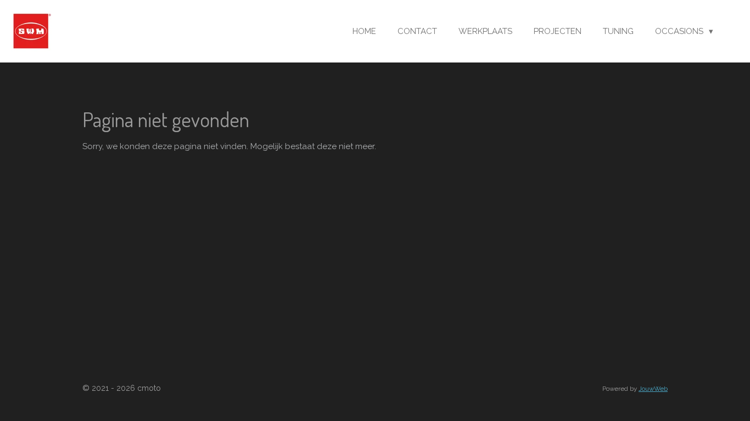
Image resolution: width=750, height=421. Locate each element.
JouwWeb (653, 388)
